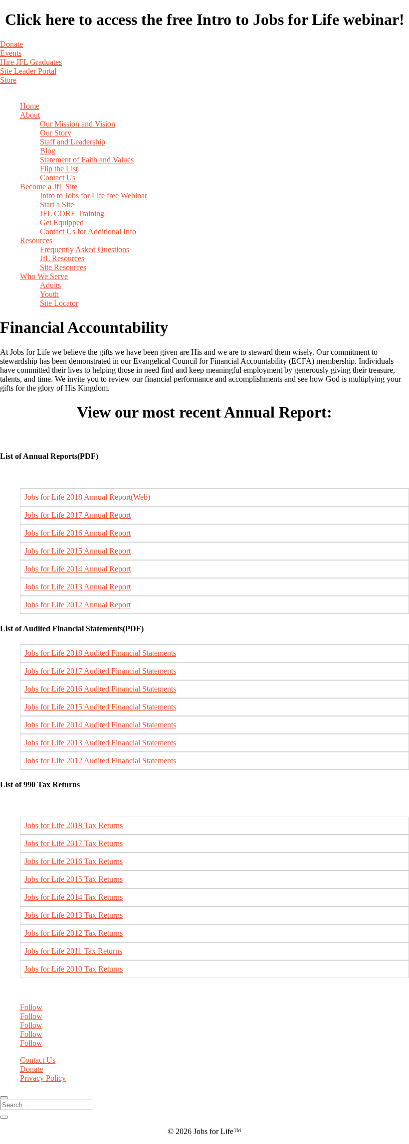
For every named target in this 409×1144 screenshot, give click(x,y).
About (30, 115)
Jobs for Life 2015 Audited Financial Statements (100, 707)
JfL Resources (62, 258)
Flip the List (59, 168)
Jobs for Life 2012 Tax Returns (73, 933)
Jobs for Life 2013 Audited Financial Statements (100, 742)
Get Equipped (62, 222)
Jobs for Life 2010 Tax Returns (73, 969)
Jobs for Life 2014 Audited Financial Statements (100, 724)
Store (8, 80)
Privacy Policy (43, 1078)
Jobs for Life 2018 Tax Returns (73, 825)
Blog (47, 150)
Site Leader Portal (28, 71)
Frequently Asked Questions (84, 249)
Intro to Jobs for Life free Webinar (93, 195)
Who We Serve (44, 276)
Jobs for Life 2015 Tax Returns (73, 879)
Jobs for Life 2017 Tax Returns (73, 843)
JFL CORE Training (72, 213)
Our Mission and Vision (77, 124)
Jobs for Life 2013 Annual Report (77, 586)
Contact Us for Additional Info (88, 231)
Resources (36, 240)
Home (29, 106)
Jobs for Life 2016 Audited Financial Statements (100, 689)
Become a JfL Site (48, 186)
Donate (11, 44)
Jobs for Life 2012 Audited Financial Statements (100, 760)
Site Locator (59, 303)
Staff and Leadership (72, 142)
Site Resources (63, 267)
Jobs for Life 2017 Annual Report (77, 515)
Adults (50, 285)
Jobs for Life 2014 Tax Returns (73, 897)
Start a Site (57, 204)
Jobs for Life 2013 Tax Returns (73, 915)
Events (10, 53)
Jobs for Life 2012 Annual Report (77, 604)
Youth (49, 294)
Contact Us (57, 177)
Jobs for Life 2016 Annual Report (77, 533)
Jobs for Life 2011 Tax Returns (73, 951)
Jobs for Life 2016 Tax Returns (73, 861)
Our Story (55, 133)
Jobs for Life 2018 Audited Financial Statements (100, 653)
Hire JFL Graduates (31, 62)
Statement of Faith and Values (87, 159)
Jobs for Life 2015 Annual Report (77, 551)
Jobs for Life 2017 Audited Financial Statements (100, 671)
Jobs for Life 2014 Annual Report (77, 569)
